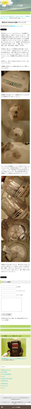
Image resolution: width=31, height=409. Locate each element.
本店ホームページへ (6, 370)
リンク (3, 376)
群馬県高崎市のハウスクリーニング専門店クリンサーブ (13, 358)
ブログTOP (4, 372)
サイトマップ (5, 385)
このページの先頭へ (16, 407)
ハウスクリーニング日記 (11, 5)
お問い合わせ (5, 380)
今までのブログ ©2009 (7, 378)
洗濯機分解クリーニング (15, 26)
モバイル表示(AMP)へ (7, 374)
